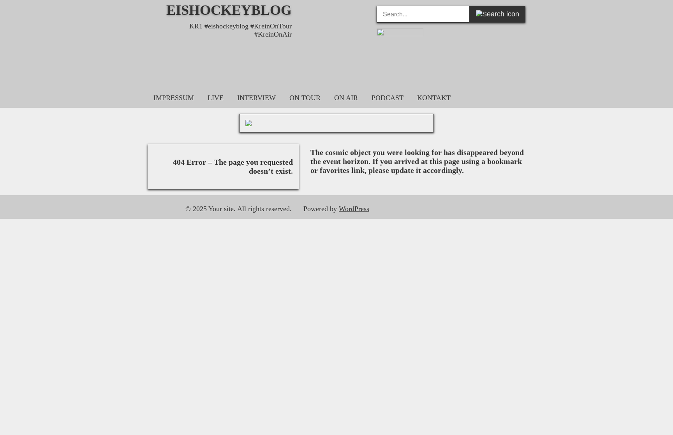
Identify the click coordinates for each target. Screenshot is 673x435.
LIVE (216, 98)
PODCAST (387, 98)
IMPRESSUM (173, 98)
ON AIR (346, 98)
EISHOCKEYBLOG (229, 10)
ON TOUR (305, 98)
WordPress (354, 209)
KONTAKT (434, 98)
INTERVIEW (256, 98)
